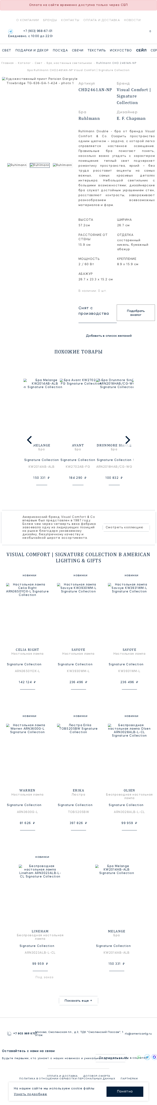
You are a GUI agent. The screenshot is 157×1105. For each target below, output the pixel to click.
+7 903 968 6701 (24, 1034)
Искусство (121, 50)
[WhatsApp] (139, 1057)
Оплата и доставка (101, 20)
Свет (6, 50)
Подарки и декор (32, 50)
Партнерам (129, 1079)
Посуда (60, 50)
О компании (27, 20)
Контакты (70, 20)
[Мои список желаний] (136, 33)
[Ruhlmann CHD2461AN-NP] (40, 165)
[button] (4, 165)
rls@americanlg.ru (137, 1034)
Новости (132, 20)
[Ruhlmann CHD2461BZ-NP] (63, 165)
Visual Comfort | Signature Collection (134, 96)
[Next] (127, 440)
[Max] (153, 1057)
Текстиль (96, 50)
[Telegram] (10, 31)
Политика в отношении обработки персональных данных (67, 1079)
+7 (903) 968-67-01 (30, 34)
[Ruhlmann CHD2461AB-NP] (17, 165)
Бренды (50, 20)
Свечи (77, 50)
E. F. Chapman (131, 118)
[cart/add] (46, 491)
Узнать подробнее (30, 1094)
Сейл (141, 50)
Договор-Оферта (96, 1076)
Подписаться (110, 1058)
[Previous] (30, 440)
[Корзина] (146, 33)
